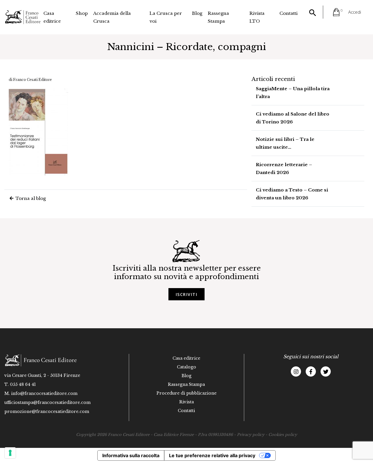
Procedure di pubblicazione (186, 393)
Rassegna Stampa (218, 17)
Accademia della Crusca (112, 17)
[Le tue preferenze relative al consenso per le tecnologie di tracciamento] (10, 452)
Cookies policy (282, 434)
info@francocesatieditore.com (44, 393)
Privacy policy (250, 434)
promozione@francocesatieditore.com (46, 411)
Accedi (354, 12)
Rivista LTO (257, 17)
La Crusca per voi (165, 17)
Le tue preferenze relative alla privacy (212, 455)
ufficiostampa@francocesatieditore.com (47, 402)
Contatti (288, 13)
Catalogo (186, 367)
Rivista (186, 402)
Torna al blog (30, 198)
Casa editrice (52, 17)
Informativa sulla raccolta (130, 455)
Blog (197, 13)
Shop (82, 13)
